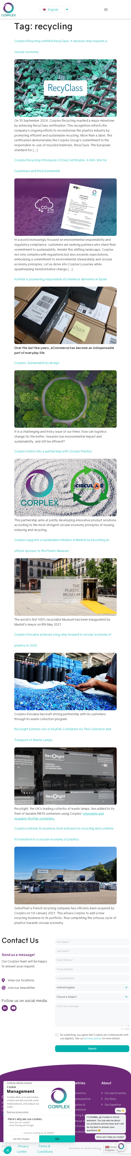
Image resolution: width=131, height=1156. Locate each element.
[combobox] (92, 987)
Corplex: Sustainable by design (36, 363)
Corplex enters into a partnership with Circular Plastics (53, 451)
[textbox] (92, 997)
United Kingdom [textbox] (66, 987)
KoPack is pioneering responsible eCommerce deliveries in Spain (60, 279)
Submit (92, 1048)
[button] (106, 9)
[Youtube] (13, 1008)
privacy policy (92, 1038)
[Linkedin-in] (5, 1008)
